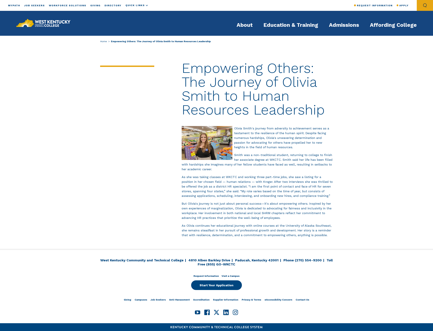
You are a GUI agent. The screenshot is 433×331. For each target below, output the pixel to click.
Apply (404, 5)
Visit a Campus (231, 276)
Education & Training (291, 25)
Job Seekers (34, 5)
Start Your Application (216, 285)
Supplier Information (225, 299)
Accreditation (201, 299)
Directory (113, 5)
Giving (95, 5)
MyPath (14, 5)
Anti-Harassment (179, 299)
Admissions (344, 25)
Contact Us (302, 299)
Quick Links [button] (135, 5)
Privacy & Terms (251, 299)
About (245, 25)
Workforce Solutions (67, 5)
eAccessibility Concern (278, 299)
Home (103, 41)
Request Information (374, 5)
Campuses (141, 299)
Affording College (393, 25)
